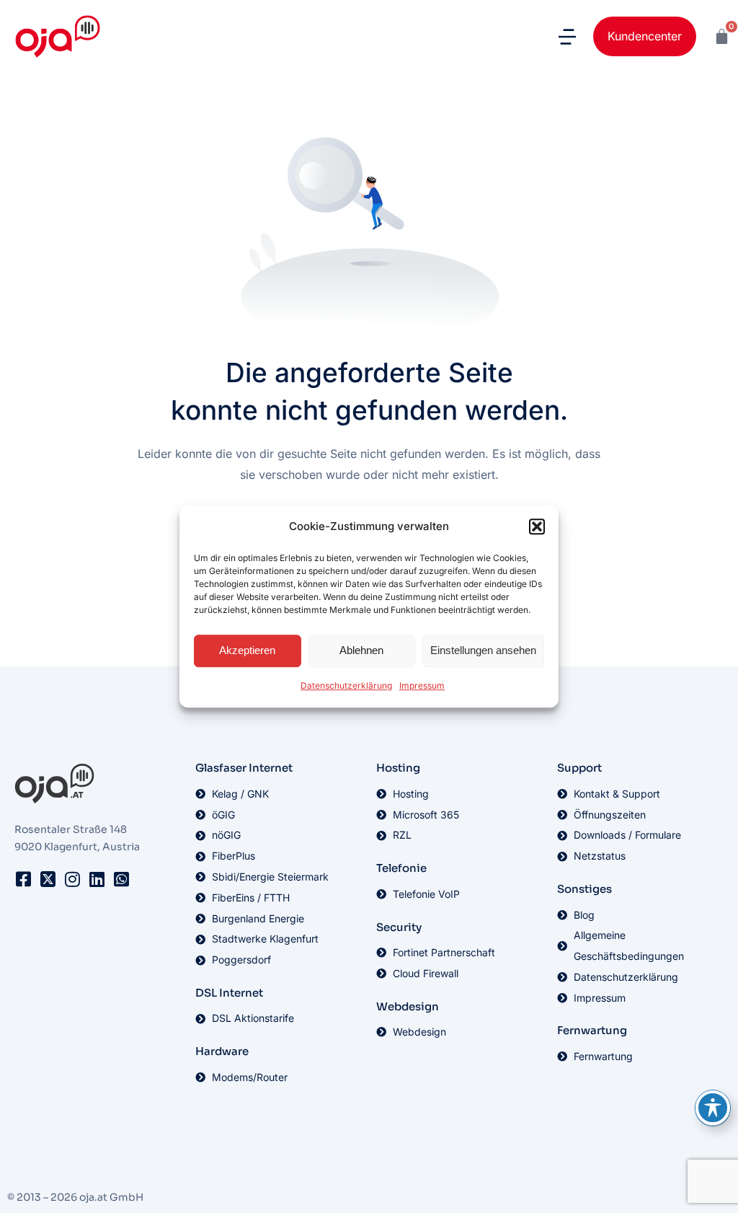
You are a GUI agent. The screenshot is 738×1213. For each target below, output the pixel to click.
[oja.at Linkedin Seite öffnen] (96, 879)
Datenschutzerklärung (346, 685)
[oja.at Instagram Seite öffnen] (72, 879)
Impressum (422, 685)
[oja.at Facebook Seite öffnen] (23, 879)
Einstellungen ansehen (483, 651)
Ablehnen (361, 651)
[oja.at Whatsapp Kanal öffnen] (121, 879)
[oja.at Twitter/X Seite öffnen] (47, 879)
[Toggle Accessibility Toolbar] (712, 1107)
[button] (537, 527)
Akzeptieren (247, 651)
